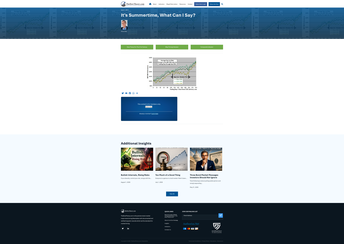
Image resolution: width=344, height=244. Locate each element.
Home (150, 4)
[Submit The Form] (220, 215)
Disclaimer (213, 241)
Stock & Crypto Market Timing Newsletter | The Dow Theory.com (171, 216)
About (154, 4)
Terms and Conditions (195, 241)
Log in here (154, 114)
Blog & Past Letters (172, 4)
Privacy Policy (205, 241)
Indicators (161, 4)
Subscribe (148, 107)
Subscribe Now (214, 4)
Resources (183, 4)
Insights (167, 223)
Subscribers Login (201, 4)
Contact (190, 4)
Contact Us (168, 229)
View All (172, 194)
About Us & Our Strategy (171, 220)
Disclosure (220, 241)
